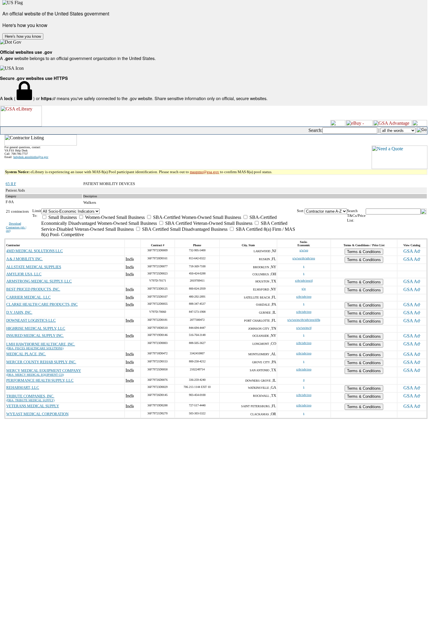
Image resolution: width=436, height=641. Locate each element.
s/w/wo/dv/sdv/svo (303, 258)
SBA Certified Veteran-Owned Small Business (208, 223)
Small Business (62, 217)
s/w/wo (304, 250)
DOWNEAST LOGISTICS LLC (31, 320)
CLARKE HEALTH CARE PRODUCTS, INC (42, 304)
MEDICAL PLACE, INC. (26, 354)
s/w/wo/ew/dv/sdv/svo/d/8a (303, 319)
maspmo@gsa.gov (204, 172)
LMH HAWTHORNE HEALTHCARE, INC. (40, 344)
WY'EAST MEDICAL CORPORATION (37, 414)
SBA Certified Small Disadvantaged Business (184, 229)
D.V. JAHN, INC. (19, 312)
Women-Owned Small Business (114, 217)
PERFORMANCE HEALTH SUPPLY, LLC (40, 380)
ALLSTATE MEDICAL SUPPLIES (33, 267)
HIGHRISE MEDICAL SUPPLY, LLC (35, 328)
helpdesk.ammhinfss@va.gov (30, 157)
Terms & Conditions (364, 252)
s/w (304, 288)
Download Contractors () (16, 227)
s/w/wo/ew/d (303, 327)
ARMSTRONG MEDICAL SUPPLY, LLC (39, 281)
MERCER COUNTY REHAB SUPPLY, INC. (41, 362)
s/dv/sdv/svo (303, 296)
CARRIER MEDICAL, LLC (28, 297)
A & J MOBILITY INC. (24, 259)
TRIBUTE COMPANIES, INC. (30, 396)
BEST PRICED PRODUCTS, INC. (33, 289)
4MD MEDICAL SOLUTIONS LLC (34, 251)
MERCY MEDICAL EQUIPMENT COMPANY (43, 370)
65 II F (11, 183)
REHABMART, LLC (22, 387)
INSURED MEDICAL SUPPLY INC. (35, 335)
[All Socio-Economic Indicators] (169, 211)
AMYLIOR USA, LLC (24, 274)
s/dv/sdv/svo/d (304, 280)
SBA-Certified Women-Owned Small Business (196, 217)
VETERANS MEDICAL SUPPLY (32, 406)
